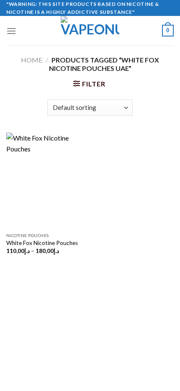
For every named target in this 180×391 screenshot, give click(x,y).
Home (31, 60)
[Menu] (11, 31)
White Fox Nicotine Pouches (42, 243)
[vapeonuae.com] (90, 30)
